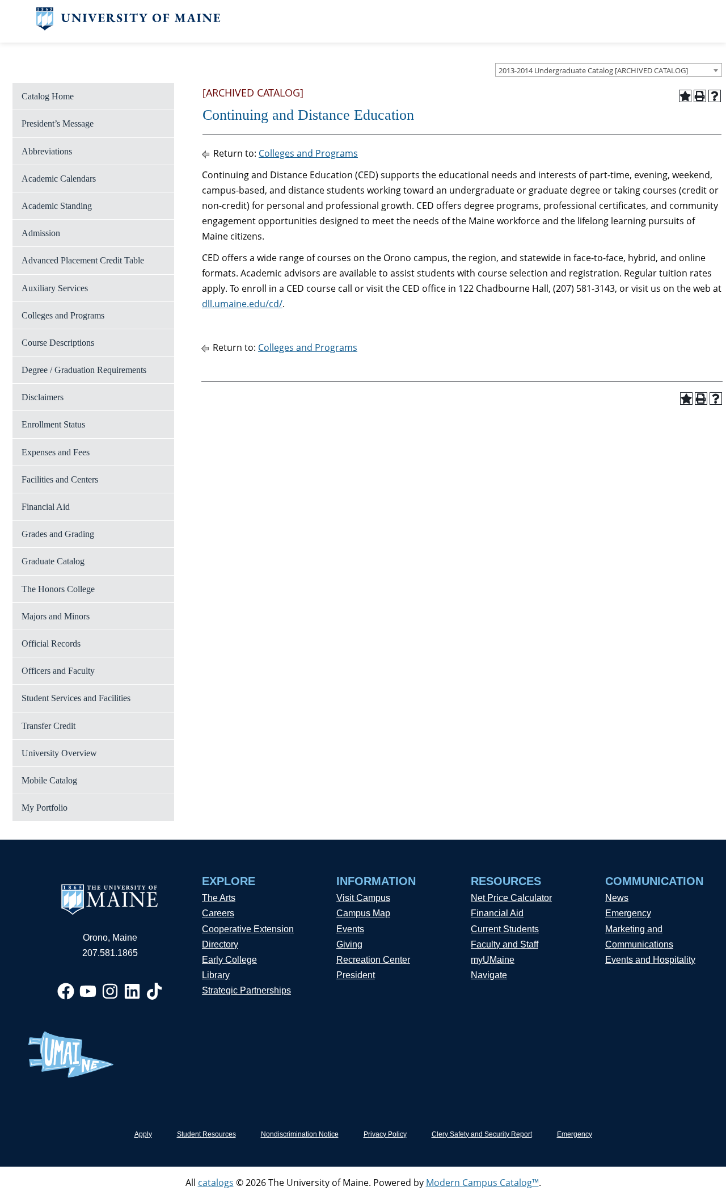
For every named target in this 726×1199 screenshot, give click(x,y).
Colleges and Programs (63, 315)
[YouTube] (87, 991)
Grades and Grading (58, 534)
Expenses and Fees (56, 452)
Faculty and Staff (504, 944)
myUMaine (492, 960)
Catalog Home (48, 96)
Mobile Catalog (49, 780)
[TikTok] (154, 991)
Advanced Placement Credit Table (83, 260)
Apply (143, 1134)
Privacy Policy (385, 1134)
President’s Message (58, 123)
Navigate (489, 975)
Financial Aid (46, 507)
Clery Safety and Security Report (482, 1134)
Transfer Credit (48, 726)
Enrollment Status (53, 424)
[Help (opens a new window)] (714, 96)
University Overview (59, 753)
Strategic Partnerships (246, 990)
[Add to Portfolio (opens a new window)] (685, 96)
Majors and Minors (56, 616)
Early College (229, 960)
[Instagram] (110, 991)
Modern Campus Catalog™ (482, 1182)
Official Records (51, 643)
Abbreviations (47, 151)
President (355, 975)
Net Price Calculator (511, 898)
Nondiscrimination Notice (300, 1134)
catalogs (216, 1182)
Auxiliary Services (55, 288)
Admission (41, 233)
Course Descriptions (58, 342)
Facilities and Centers (60, 479)
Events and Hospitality (650, 960)
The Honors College (58, 589)
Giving (349, 944)
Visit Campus (363, 898)
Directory (220, 944)
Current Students (505, 929)
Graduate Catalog (53, 561)
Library (216, 975)
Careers (218, 913)
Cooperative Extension (248, 929)
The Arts (218, 898)
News (616, 898)
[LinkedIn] (132, 991)
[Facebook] (65, 991)
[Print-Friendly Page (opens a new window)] (700, 96)
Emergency (628, 913)
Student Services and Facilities (76, 698)
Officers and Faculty (58, 671)
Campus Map (363, 913)
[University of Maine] (128, 27)
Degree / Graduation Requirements (84, 370)
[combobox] (608, 70)
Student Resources (206, 1134)
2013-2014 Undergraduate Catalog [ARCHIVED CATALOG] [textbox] (593, 70)
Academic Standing (57, 206)
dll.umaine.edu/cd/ (242, 303)
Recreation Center (373, 960)
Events (350, 929)
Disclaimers (43, 397)
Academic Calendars (59, 178)
